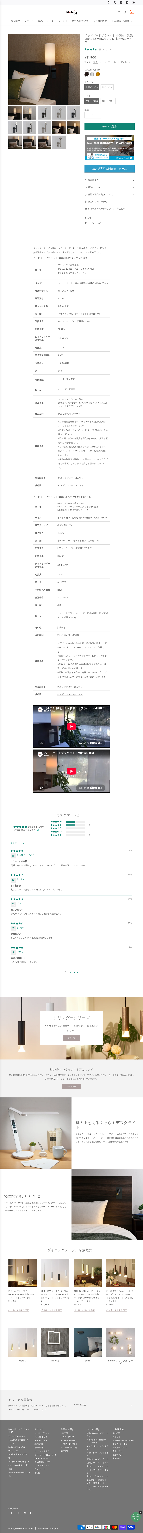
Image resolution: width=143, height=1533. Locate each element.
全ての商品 (71, 1086)
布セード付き (92, 101)
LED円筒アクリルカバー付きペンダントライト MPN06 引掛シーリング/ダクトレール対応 (55, 1296)
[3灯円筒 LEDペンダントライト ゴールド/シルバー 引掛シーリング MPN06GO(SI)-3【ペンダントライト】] (88, 1273)
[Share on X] (93, 223)
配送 (95, 62)
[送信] (131, 1405)
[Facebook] (109, 2)
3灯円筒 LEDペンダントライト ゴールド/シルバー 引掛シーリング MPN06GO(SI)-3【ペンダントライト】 (87, 1296)
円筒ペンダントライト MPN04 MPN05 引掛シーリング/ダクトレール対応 (21, 1294)
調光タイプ (107, 87)
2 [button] (70, 972)
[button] (91, 49)
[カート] (132, 12)
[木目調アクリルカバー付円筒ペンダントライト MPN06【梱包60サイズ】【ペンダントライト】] (120, 1273)
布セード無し (108, 101)
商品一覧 (71, 1038)
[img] (17, 851)
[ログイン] (125, 12)
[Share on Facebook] (86, 223)
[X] (115, 2)
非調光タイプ (92, 87)
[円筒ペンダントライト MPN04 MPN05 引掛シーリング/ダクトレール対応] (22, 1273)
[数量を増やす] (98, 115)
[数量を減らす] (88, 115)
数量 (86, 109)
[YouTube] (133, 2)
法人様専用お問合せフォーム (109, 168)
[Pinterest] (127, 2)
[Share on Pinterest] (99, 223)
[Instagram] (121, 2)
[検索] (119, 12)
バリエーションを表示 (18, 1309)
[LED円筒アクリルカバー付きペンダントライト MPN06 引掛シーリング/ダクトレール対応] (55, 1273)
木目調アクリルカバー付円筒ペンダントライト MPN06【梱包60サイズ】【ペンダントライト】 (120, 1296)
